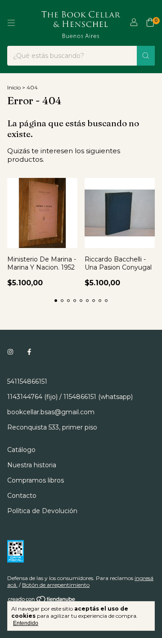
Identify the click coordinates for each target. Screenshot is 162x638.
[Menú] (11, 23)
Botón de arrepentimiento (56, 584)
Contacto (21, 496)
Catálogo (21, 450)
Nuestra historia (31, 465)
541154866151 (27, 381)
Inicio (14, 87)
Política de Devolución (42, 511)
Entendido (25, 623)
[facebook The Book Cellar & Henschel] (29, 352)
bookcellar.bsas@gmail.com (50, 412)
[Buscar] (146, 56)
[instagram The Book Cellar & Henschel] (10, 352)
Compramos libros (35, 480)
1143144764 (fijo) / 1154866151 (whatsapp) (70, 397)
